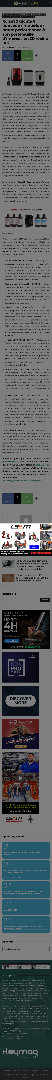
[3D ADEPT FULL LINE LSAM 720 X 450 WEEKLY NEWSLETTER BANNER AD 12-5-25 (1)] (26, 555)
